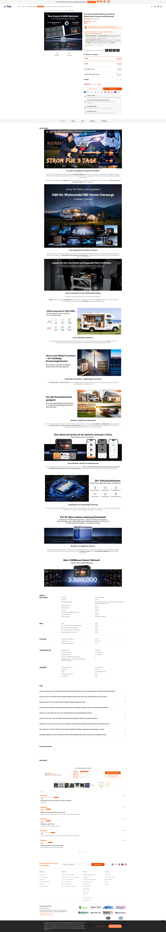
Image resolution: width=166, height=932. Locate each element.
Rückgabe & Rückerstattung (89, 879)
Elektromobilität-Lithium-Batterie (68, 886)
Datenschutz (86, 891)
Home (19, 6)
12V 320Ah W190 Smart (68, 10)
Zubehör (41, 884)
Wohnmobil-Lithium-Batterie (67, 874)
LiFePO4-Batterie (43, 877)
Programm (48, 6)
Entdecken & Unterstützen (66, 6)
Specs (73, 121)
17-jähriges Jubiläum (31, 6)
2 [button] (81, 852)
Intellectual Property (87, 898)
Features (62, 121)
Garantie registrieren (87, 881)
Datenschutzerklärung (71, 925)
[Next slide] (80, 31)
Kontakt (106, 884)
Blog (106, 881)
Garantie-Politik (86, 884)
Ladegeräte (42, 879)
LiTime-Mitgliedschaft (110, 877)
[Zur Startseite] (11, 6)
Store (23, 6)
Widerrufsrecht (86, 900)
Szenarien (55, 6)
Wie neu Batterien (43, 886)
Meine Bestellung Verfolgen (89, 874)
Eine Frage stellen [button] (113, 776)
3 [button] (83, 852)
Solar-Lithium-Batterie (66, 881)
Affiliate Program (109, 879)
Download (104, 121)
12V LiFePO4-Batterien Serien (55, 10)
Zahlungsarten (86, 888)
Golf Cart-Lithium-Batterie (67, 879)
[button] (161, 6)
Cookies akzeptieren (115, 926)
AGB (84, 895)
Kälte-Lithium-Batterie (66, 884)
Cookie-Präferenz (100, 926)
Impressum (85, 893)
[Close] (161, 2)
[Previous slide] (46, 31)
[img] (43, 795)
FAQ (82, 121)
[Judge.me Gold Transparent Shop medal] (107, 784)
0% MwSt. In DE (43, 874)
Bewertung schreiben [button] (113, 772)
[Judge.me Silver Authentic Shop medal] (101, 784)
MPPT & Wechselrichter (44, 881)
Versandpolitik (86, 877)
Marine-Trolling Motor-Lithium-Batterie (70, 877)
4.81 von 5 (54, 773)
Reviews (92, 121)
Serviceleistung (86, 886)
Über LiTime (107, 874)
